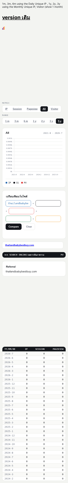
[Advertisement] (34, 65)
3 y (51, 121)
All (44, 109)
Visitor (54, 109)
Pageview (32, 109)
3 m (17, 121)
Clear (29, 226)
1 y (34, 121)
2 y (43, 121)
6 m (26, 121)
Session (17, 109)
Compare (14, 226)
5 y (59, 121)
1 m (7, 121)
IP (6, 109)
